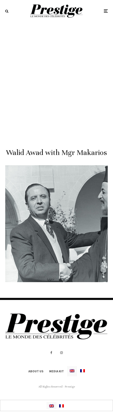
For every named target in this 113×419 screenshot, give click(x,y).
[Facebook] (51, 352)
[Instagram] (61, 352)
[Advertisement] (56, 81)
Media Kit (56, 371)
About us (35, 371)
